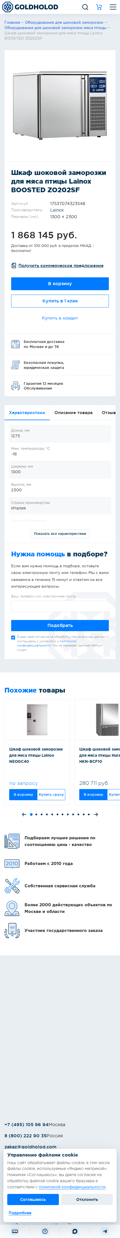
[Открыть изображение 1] (60, 106)
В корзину (60, 283)
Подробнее (20, 1213)
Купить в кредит (60, 318)
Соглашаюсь (33, 1199)
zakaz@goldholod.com (30, 1146)
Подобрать (60, 625)
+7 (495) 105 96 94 (26, 1124)
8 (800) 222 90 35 (25, 1135)
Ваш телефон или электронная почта (43, 596)
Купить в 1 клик (60, 301)
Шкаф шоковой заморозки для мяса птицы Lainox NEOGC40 (36, 755)
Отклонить (87, 1199)
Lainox (57, 210)
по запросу (23, 783)
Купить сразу (51, 794)
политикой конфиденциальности (72, 1187)
